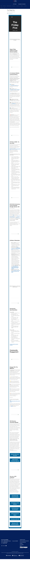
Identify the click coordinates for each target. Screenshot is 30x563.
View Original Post (10, 13)
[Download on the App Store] (21, 555)
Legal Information (22, 539)
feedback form (18, 217)
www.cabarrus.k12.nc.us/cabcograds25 (15, 149)
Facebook (12, 89)
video (13, 215)
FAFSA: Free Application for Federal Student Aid (15, 248)
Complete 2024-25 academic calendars (14, 345)
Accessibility (22, 544)
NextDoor (18, 89)
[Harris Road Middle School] (15, 2)
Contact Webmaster (23, 542)
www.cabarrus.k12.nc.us (14, 85)
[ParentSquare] (8, 555)
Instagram (15, 89)
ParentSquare (14, 103)
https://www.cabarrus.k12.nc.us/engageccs (15, 401)
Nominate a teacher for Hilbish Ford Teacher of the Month (15, 271)
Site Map (21, 543)
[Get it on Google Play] (15, 555)
